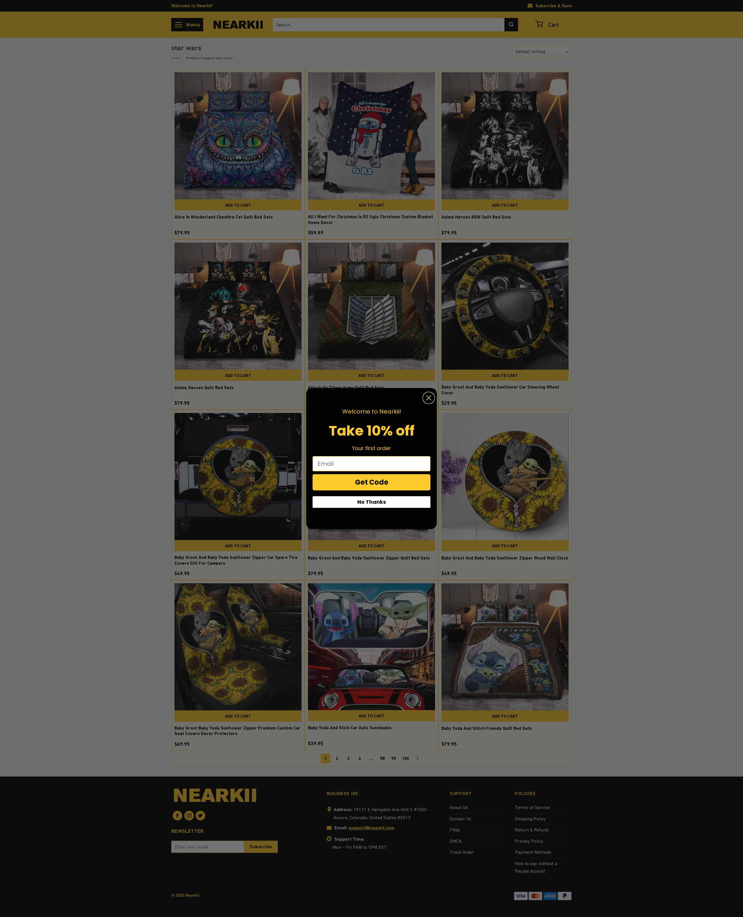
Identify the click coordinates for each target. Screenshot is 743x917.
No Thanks (371, 502)
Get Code (371, 482)
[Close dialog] (428, 397)
